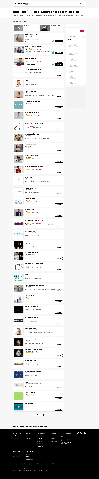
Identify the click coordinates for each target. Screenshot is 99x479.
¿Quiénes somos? (15, 453)
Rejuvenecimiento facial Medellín (42, 436)
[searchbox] (74, 31)
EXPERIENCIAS (51, 3)
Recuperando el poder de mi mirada (66, 433)
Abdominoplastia (72, 54)
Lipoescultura (71, 70)
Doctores (20, 21)
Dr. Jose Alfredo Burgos (31, 156)
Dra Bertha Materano (30, 145)
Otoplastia (71, 77)
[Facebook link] (81, 433)
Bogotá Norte (28, 433)
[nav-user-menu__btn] (83, 4)
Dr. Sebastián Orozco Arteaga (33, 371)
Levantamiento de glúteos (73, 66)
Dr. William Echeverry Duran (33, 46)
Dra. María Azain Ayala (31, 242)
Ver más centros (38, 415)
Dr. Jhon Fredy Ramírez (31, 360)
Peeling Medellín (39, 438)
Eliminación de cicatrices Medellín (42, 444)
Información (15, 21)
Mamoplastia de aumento (73, 73)
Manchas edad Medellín (40, 443)
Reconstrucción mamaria (73, 79)
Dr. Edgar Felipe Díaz (30, 58)
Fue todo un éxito (64, 437)
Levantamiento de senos (73, 67)
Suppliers (27, 457)
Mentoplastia (71, 76)
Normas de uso (22, 470)
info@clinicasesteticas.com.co (28, 468)
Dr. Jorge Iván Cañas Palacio (32, 102)
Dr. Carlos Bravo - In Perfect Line (34, 220)
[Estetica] (23, 4)
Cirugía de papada (72, 58)
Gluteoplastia (71, 64)
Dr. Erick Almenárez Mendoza (32, 134)
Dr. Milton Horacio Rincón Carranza (34, 166)
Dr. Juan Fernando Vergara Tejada (34, 123)
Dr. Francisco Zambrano (31, 35)
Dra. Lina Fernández (30, 404)
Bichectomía (71, 55)
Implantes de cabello (72, 65)
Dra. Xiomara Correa (30, 393)
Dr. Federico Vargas (16, 438)
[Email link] (85, 433)
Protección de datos (16, 470)
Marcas (27, 456)
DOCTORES (45, 3)
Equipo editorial (15, 454)
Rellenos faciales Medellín (41, 433)
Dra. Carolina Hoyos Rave (31, 339)
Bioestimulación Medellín (41, 446)
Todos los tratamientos (73, 53)
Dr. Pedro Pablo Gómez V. (31, 317)
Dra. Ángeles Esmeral (30, 91)
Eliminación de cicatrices (55, 433)
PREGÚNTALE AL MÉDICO (59, 3)
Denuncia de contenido (16, 456)
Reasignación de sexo (72, 78)
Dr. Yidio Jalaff (29, 177)
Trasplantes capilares (72, 83)
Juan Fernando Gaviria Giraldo (33, 69)
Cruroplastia (71, 61)
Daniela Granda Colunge (31, 307)
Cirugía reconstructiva (72, 60)
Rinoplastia (71, 82)
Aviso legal (39, 470)
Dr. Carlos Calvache (30, 231)
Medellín (27, 435)
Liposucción (71, 72)
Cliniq (26, 382)
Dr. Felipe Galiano (29, 209)
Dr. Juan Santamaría (30, 188)
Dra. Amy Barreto (29, 296)
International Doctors (29, 459)
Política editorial (44, 470)
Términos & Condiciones (17, 471)
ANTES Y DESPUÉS (67, 3)
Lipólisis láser (71, 71)
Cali (26, 436)
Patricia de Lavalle (30, 199)
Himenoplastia (53, 438)
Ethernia (27, 80)
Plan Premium (28, 454)
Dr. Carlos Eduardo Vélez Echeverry (34, 285)
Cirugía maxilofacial (72, 59)
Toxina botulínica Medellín (41, 435)
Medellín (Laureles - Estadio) (74, 46)
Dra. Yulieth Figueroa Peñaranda (33, 350)
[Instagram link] (78, 433)
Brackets (52, 436)
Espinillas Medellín (40, 441)
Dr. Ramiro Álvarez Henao (31, 253)
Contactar (59, 41)
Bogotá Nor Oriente (29, 438)
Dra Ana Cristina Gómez (31, 328)
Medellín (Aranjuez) (72, 44)
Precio (24, 21)
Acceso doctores (29, 453)
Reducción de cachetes (55, 441)
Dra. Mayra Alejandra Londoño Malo (18, 435)
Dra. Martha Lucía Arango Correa (34, 263)
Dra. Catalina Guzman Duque (17, 433)
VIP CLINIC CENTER (16, 436)
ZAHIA (26, 274)
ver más (39, 232)
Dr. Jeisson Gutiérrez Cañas (32, 112)
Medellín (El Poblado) (72, 45)
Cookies (27, 470)
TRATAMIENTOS (40, 3)
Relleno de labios (54, 435)
